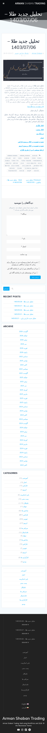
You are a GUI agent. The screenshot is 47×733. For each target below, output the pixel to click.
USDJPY (29, 170)
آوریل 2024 (23, 440)
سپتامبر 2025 (23, 369)
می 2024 (23, 436)
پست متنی (25, 499)
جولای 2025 (23, 377)
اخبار (25, 482)
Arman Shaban (37, 53)
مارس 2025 (23, 394)
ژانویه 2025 (23, 402)
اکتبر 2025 (23, 365)
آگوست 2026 (23, 331)
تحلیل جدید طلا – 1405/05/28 (23, 302)
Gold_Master (26, 165)
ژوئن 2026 (23, 340)
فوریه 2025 (23, 398)
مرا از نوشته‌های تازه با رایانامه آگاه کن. (22, 273)
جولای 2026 (23, 336)
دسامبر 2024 (23, 407)
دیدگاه (23, 214)
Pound (19, 168)
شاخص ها (25, 511)
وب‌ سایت (23, 254)
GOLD (22, 163)
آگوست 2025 (23, 373)
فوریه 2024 (23, 448)
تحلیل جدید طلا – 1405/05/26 (23, 310)
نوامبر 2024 (23, 411)
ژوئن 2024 (23, 432)
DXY (14, 158)
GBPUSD (15, 163)
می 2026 (23, 344)
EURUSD (26, 158)
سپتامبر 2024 (23, 419)
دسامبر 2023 (23, 457)
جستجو (6, 289)
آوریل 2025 (23, 390)
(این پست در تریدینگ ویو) (35, 106)
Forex (34, 158)
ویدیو (24, 562)
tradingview (12, 170)
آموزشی (25, 478)
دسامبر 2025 (23, 356)
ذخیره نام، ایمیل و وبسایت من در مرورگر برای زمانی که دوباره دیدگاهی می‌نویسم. (22, 263)
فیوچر (16, 53)
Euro (20, 158)
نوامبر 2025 (23, 361)
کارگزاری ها (25, 557)
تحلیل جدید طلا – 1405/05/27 (23, 306)
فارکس (21, 53)
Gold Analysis (31, 163)
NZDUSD (12, 168)
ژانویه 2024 (23, 452)
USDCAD (21, 170)
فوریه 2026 (23, 348)
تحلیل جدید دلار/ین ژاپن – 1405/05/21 (23, 318)
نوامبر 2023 (23, 461)
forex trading (26, 160)
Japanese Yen (38, 165)
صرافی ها (25, 528)
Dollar (8, 158)
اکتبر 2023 (23, 465)
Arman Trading (30, 3)
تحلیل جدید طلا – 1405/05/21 (23, 314)
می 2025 (23, 386)
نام (23, 238)
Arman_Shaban (25, 155)
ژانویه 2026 (23, 352)
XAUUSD (36, 170)
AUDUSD (34, 155)
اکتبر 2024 (23, 415)
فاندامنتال (25, 532)
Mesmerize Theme (25, 726)
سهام (25, 506)
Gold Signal (15, 165)
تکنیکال (26, 53)
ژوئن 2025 (23, 381)
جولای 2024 (23, 427)
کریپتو (25, 490)
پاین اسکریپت (24, 495)
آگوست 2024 (23, 423)
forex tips (15, 160)
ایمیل (23, 246)
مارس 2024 (23, 444)
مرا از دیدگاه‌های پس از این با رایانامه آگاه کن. (22, 268)
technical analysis (30, 168)
